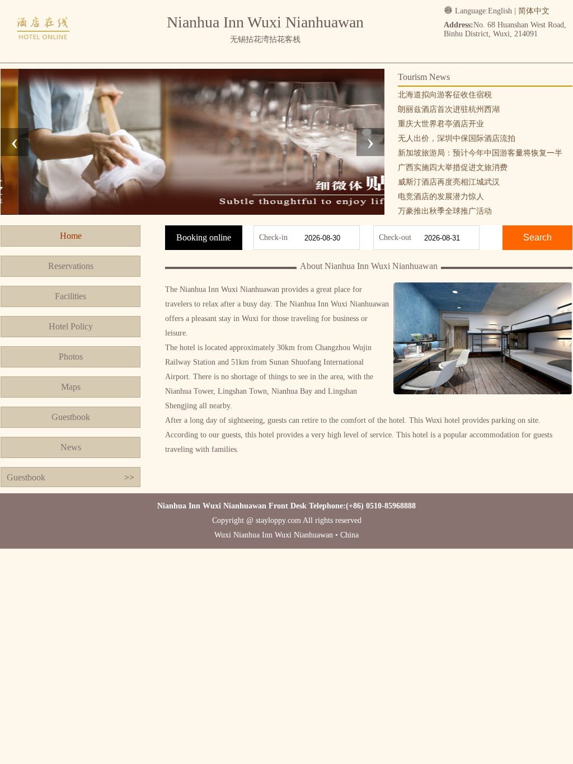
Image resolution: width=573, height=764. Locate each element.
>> (129, 477)
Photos (71, 356)
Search (537, 237)
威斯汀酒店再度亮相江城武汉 (449, 182)
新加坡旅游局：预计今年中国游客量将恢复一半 (480, 153)
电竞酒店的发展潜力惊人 (441, 196)
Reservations (70, 266)
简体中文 (533, 11)
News (70, 447)
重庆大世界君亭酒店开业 (441, 124)
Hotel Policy (71, 326)
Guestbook (70, 417)
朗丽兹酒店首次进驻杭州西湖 (449, 109)
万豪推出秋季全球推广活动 (445, 211)
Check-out (395, 237)
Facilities (70, 296)
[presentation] (15, 142)
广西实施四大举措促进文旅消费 (453, 167)
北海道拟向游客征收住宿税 (445, 95)
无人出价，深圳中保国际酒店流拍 (456, 138)
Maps (71, 387)
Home (71, 235)
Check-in (273, 237)
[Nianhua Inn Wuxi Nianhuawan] (44, 52)
